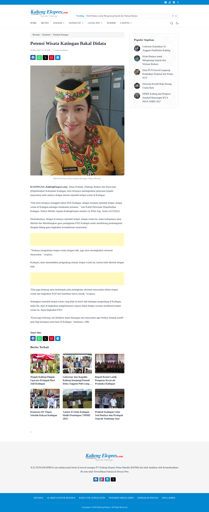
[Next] (176, 16)
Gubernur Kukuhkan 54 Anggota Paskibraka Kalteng (156, 48)
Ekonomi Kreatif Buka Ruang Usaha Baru (157, 86)
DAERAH (57, 23)
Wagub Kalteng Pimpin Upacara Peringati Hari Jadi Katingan (42, 380)
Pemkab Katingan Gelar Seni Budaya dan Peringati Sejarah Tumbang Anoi (109, 415)
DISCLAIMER (168, 498)
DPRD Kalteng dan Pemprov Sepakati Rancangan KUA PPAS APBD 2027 (156, 98)
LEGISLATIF (94, 23)
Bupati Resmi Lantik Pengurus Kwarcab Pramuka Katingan (106, 380)
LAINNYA (125, 23)
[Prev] (173, 16)
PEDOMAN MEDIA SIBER (121, 498)
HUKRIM (111, 23)
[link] (165, 2)
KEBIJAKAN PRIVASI (148, 498)
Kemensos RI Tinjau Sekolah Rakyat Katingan (43, 414)
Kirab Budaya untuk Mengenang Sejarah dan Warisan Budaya (93, 16)
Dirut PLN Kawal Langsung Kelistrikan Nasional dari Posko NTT (157, 74)
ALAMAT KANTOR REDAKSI (61, 498)
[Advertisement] (77, 239)
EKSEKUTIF (75, 23)
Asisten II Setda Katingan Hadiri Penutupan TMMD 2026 (76, 415)
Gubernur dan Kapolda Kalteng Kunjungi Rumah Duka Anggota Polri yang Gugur (76, 380)
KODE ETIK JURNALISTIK (92, 498)
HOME (33, 23)
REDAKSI (38, 498)
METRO (45, 23)
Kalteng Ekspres (104, 507)
